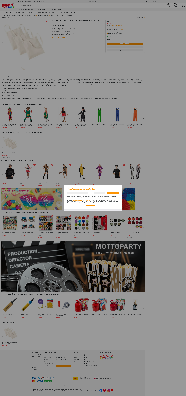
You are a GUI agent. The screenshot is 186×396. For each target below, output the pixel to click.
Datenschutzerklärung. (90, 205)
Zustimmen (113, 193)
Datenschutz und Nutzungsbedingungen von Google (83, 200)
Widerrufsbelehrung (100, 209)
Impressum (84, 209)
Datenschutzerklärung (91, 209)
